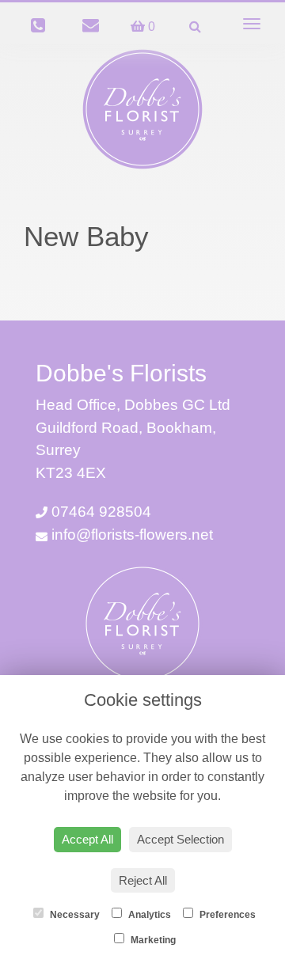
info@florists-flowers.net (130, 534)
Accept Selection (180, 839)
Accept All (87, 839)
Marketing (152, 940)
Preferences (226, 914)
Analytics (148, 914)
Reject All (143, 880)
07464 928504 (99, 511)
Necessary (74, 914)
